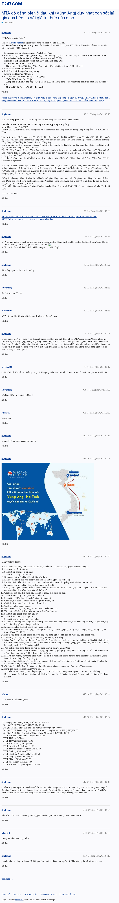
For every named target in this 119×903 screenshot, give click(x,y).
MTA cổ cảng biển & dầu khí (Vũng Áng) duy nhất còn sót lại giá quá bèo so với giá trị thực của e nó (58, 15)
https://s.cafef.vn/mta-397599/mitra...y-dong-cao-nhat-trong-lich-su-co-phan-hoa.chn (49, 217)
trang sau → (7, 879)
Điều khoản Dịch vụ (48, 894)
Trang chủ (6, 894)
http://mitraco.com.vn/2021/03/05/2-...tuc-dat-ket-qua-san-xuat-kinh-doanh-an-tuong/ (39, 216)
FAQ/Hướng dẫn (30, 894)
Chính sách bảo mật (67, 894)
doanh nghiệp (17, 42)
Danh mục (17, 894)
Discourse (19, 900)
